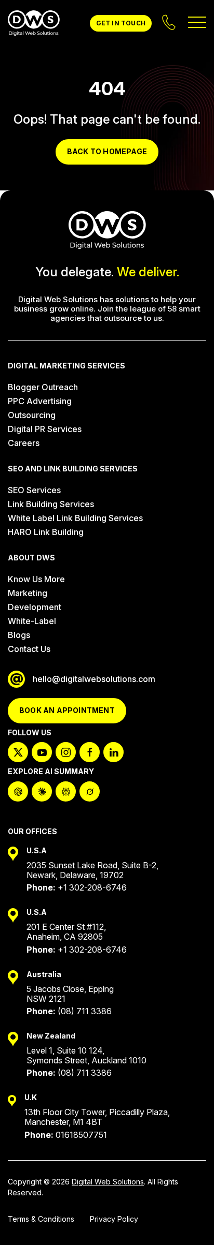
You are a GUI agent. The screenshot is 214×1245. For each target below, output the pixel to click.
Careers (23, 443)
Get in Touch (120, 23)
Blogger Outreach (43, 387)
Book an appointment (67, 710)
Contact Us (29, 649)
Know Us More (36, 579)
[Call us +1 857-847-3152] (170, 23)
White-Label (32, 621)
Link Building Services (51, 504)
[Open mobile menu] (197, 23)
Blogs (19, 635)
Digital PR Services (45, 429)
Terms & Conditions (41, 1218)
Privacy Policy (114, 1218)
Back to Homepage (107, 151)
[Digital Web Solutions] (34, 23)
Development (34, 607)
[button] (188, 1219)
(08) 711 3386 (85, 1011)
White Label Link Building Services (75, 518)
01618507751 (81, 1135)
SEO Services (34, 490)
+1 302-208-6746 (92, 887)
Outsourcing (32, 415)
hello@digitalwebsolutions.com (94, 679)
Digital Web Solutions (108, 1181)
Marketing (27, 593)
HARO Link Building (46, 532)
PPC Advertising (40, 401)
